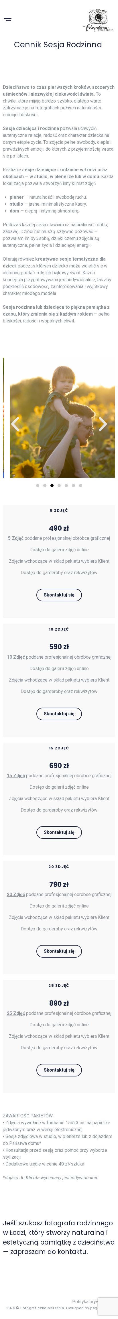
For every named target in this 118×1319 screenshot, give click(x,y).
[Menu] (7, 20)
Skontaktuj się (59, 595)
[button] (15, 424)
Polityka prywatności (93, 1301)
